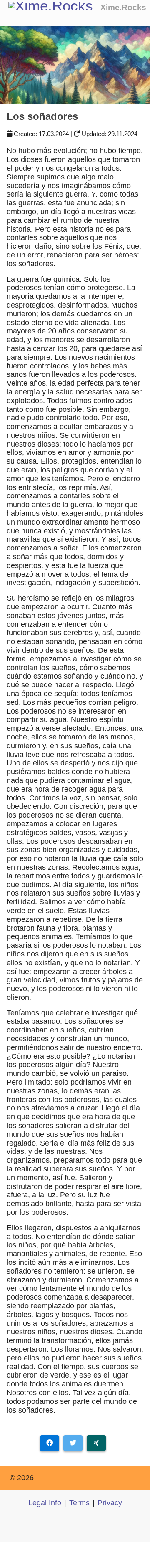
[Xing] (96, 1443)
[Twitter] (72, 1443)
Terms (79, 1503)
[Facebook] (49, 1443)
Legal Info (44, 1503)
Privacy (110, 1503)
